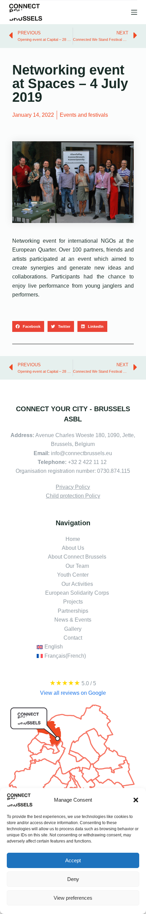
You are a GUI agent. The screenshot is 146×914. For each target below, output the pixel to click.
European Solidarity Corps (77, 593)
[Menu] (134, 12)
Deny (73, 879)
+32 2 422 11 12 (88, 462)
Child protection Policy (73, 496)
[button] (135, 800)
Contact (72, 638)
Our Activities (77, 584)
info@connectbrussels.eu (81, 453)
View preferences (73, 898)
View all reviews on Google (73, 693)
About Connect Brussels (77, 557)
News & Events (72, 620)
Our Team (77, 566)
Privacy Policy (73, 487)
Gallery (72, 629)
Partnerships (73, 611)
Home (73, 539)
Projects (73, 602)
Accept (73, 860)
